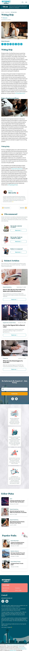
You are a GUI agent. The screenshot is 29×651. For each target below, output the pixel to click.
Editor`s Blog (18, 590)
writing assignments (20, 93)
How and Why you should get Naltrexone (15, 644)
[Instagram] (12, 398)
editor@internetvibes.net (6, 598)
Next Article (22, 207)
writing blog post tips (13, 185)
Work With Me (6, 588)
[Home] (6, 2)
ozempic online (13, 650)
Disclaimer (17, 588)
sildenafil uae (23, 649)
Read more (18, 230)
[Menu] (26, 2)
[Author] (17, 193)
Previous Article (7, 207)
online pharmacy (21, 647)
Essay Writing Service (17, 168)
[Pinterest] (16, 398)
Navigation (5, 590)
